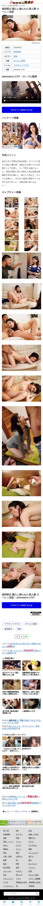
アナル (31, 842)
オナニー (19, 834)
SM (17, 831)
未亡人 (31, 856)
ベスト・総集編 (34, 879)
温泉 (5, 838)
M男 (17, 864)
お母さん (19, 856)
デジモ (5, 882)
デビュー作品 (34, 875)
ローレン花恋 (19, 61)
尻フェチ (19, 875)
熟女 (16, 56)
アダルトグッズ (30, 898)
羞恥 (30, 849)
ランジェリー (34, 853)
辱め (5, 853)
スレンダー (7, 871)
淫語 (17, 853)
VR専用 (31, 886)
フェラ (18, 845)
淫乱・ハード (8, 842)
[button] (37, 894)
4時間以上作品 (21, 882)
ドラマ (18, 879)
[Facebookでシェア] (21, 637)
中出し (5, 845)
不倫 (17, 838)
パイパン (32, 867)
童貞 (17, 867)
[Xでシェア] (17, 637)
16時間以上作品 (34, 882)
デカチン (19, 871)
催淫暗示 (17, 52)
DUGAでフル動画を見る (20, 110)
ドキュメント (8, 879)
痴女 (5, 864)
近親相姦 (6, 834)
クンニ (18, 849)
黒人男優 (6, 867)
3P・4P (6, 831)
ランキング (20, 898)
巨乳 (5, 875)
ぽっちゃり (33, 864)
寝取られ (32, 838)
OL (17, 860)
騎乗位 (5, 849)
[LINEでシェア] (26, 637)
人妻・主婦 (7, 856)
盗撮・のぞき (34, 834)
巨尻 (30, 871)
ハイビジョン (8, 886)
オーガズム (33, 845)
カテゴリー (11, 898)
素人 (30, 860)
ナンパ (18, 842)
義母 (5, 860)
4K (17, 886)
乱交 (30, 831)
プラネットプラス (21, 65)
